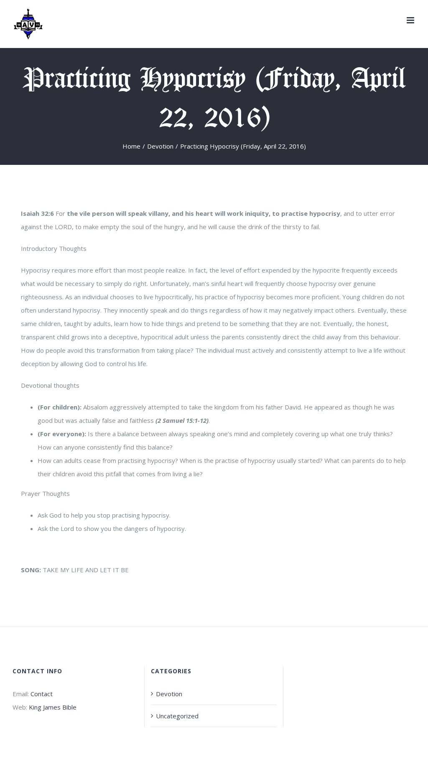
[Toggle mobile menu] (411, 20)
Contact (42, 694)
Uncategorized (177, 716)
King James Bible (52, 707)
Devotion (169, 694)
